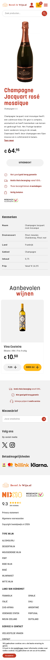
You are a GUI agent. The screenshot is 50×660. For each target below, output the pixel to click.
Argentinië (33, 608)
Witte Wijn (7, 582)
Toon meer (9, 141)
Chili (30, 602)
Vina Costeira (12, 346)
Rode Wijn (7, 564)
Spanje (31, 596)
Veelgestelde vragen (12, 633)
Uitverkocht (25, 163)
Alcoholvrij (8, 541)
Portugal (33, 613)
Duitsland (33, 619)
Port (4, 558)
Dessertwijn (8, 547)
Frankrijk (7, 596)
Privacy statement (10, 513)
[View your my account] (31, 5)
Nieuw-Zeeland (9, 619)
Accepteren (9, 656)
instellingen (18, 648)
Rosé (4, 570)
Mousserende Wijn (11, 552)
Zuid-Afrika (7, 608)
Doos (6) (30, 367)
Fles (10, 367)
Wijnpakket (8, 576)
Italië (4, 602)
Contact (6, 639)
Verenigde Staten (10, 613)
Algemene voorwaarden (13, 519)
